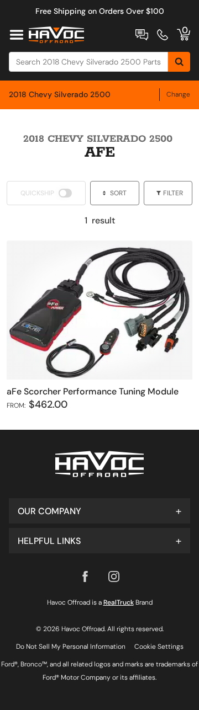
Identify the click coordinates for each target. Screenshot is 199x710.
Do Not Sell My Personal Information (70, 646)
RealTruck (118, 602)
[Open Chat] (141, 34)
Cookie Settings (159, 646)
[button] (99, 511)
